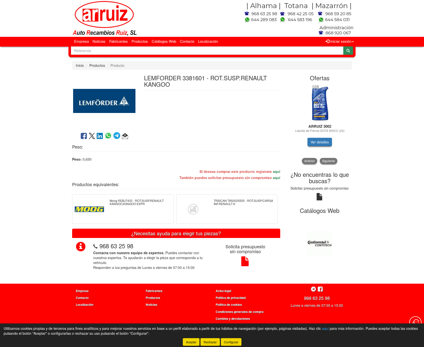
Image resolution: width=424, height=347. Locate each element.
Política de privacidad (231, 297)
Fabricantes (118, 41)
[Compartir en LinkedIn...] (100, 136)
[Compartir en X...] (92, 136)
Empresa (81, 41)
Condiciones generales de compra (240, 311)
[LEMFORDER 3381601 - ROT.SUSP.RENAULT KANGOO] (104, 100)
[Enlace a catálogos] (320, 243)
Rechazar (210, 342)
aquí (276, 171)
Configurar (231, 342)
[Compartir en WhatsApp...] (109, 136)
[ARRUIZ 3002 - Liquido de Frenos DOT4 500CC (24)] (319, 102)
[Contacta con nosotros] (415, 322)
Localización (208, 41)
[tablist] (320, 124)
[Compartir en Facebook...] (83, 136)
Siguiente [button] (328, 161)
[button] (125, 136)
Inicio (80, 65)
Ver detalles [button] (320, 141)
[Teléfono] (95, 245)
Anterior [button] (309, 161)
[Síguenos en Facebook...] (320, 289)
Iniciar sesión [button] (340, 41)
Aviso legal (223, 291)
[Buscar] (348, 50)
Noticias (99, 41)
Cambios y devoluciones (233, 318)
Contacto (187, 41)
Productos (140, 41)
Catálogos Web (164, 41)
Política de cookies (229, 304)
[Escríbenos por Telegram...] (313, 289)
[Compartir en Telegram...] (117, 136)
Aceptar (191, 342)
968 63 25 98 (116, 245)
